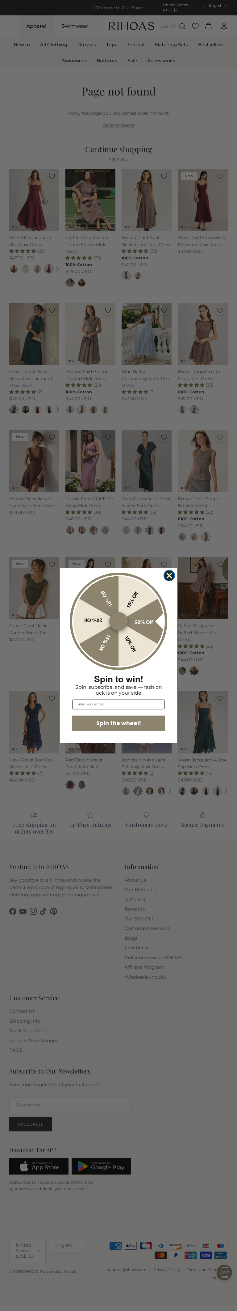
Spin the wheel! (118, 723)
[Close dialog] (169, 575)
